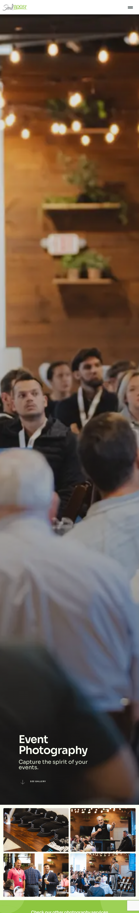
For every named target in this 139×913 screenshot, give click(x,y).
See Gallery (38, 781)
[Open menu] (130, 7)
